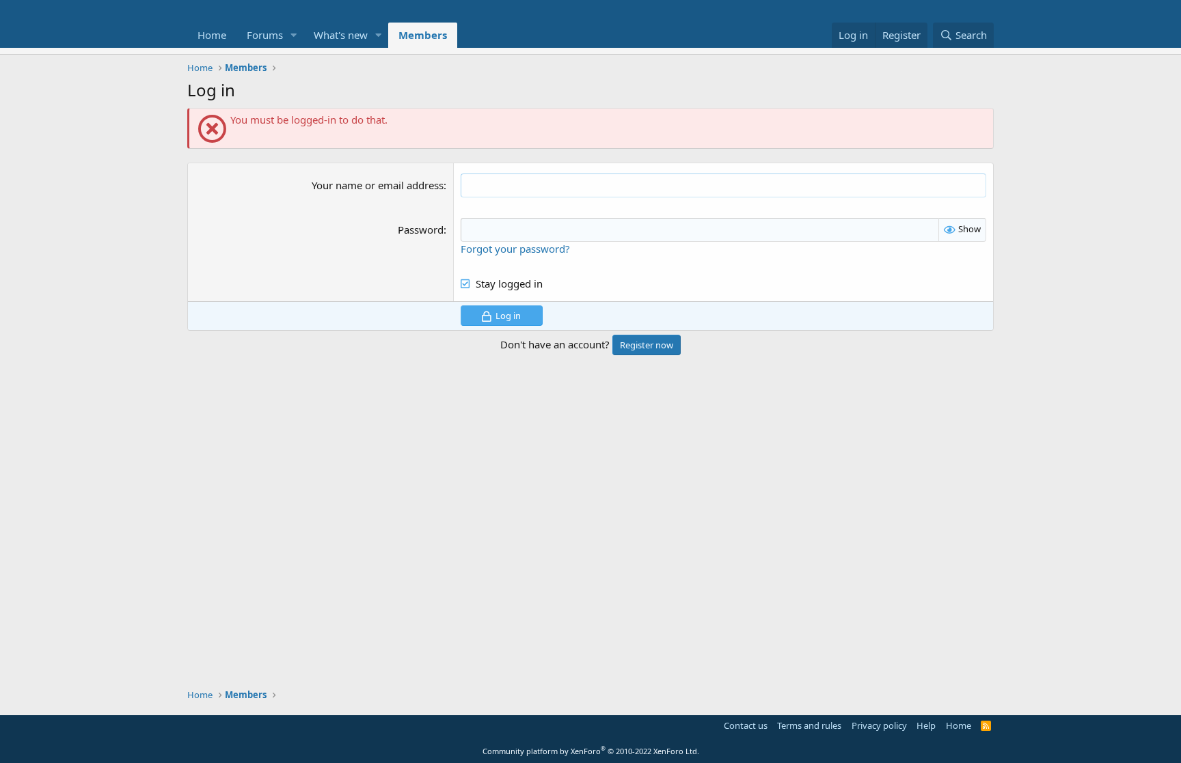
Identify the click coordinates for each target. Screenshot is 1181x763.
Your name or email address (378, 185)
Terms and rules (809, 725)
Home (212, 35)
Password (421, 229)
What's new (341, 35)
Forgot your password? (515, 248)
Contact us (746, 725)
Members (422, 35)
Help (926, 725)
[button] (293, 35)
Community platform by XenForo (591, 751)
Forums (265, 35)
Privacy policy (879, 725)
